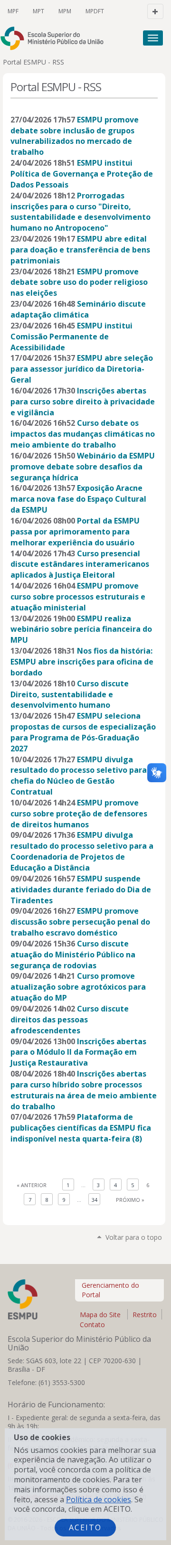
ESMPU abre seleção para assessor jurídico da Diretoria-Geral (81, 369)
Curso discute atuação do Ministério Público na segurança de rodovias (72, 954)
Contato (92, 1324)
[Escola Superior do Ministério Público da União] (33, 38)
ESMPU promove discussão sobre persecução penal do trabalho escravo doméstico (80, 922)
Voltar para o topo (133, 1237)
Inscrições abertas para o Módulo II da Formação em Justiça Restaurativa (78, 1052)
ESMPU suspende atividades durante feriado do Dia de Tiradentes (80, 889)
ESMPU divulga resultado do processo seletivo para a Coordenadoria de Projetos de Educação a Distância (81, 851)
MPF (13, 11)
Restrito (145, 1314)
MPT (38, 11)
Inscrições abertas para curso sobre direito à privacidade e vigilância (82, 401)
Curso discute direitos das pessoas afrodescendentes (69, 1019)
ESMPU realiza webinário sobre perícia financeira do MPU (81, 629)
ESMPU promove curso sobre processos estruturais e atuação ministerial (77, 597)
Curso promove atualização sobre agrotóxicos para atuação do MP (78, 987)
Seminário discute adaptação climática (78, 309)
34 (94, 1199)
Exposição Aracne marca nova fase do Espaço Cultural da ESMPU (78, 499)
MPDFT (95, 11)
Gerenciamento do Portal (110, 1290)
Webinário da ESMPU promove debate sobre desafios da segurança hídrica (82, 466)
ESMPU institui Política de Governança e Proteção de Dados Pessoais (81, 174)
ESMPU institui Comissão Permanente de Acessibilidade (71, 336)
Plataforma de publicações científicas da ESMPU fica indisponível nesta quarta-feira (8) (80, 1128)
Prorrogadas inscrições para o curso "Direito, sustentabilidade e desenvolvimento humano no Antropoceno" (80, 212)
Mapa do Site (100, 1314)
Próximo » (130, 1199)
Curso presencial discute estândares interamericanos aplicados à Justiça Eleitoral (79, 564)
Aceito (85, 1527)
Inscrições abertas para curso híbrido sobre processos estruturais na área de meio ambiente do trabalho (83, 1090)
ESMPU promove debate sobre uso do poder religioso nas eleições (79, 282)
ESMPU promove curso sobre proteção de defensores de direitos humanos (78, 813)
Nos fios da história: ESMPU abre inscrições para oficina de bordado (81, 662)
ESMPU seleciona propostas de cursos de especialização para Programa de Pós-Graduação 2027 (83, 732)
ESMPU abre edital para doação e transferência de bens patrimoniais (80, 250)
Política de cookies (98, 1499)
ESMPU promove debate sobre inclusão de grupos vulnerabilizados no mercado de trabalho (74, 136)
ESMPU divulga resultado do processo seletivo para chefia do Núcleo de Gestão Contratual (78, 775)
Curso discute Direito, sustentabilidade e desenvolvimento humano (69, 694)
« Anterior (32, 1185)
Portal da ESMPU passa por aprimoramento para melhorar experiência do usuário (75, 531)
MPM (64, 11)
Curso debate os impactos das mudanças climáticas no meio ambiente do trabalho (82, 434)
